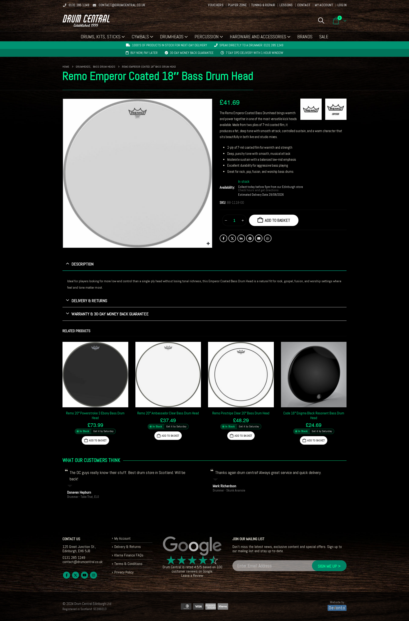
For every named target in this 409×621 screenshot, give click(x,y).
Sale (323, 37)
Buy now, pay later (144, 53)
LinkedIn (241, 238)
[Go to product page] (95, 375)
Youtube (84, 575)
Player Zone (237, 5)
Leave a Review (192, 575)
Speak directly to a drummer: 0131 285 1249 (251, 45)
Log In (342, 5)
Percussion (207, 37)
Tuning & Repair (263, 5)
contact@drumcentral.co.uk (122, 5)
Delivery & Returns (127, 546)
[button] (321, 20)
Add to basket (277, 220)
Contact (303, 5)
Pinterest (250, 238)
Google (207, 571)
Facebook (223, 238)
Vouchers (215, 5)
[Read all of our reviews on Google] (192, 546)
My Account (324, 5)
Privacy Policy (123, 572)
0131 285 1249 (79, 5)
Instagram (93, 575)
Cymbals (140, 37)
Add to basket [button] (98, 440)
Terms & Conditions (128, 563)
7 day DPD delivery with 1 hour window (254, 53)
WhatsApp (267, 238)
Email (258, 238)
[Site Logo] (86, 21)
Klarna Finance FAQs (128, 555)
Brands (304, 37)
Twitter (232, 238)
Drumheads (171, 37)
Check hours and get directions (258, 190)
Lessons (286, 5)
